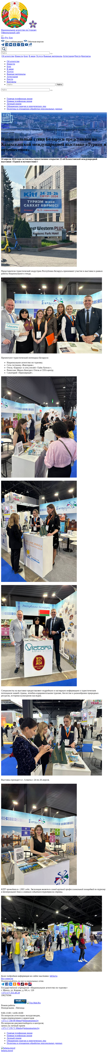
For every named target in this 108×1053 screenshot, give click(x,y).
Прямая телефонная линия (19, 101)
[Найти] (51, 53)
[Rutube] (30, 45)
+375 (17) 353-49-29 (10, 993)
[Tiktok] (23, 45)
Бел (2, 37)
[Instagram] (19, 45)
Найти (59, 84)
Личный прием (14, 104)
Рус (6, 37)
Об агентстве (13, 61)
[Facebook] (7, 45)
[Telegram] (3, 45)
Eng (11, 37)
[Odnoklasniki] (15, 45)
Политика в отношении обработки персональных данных (34, 109)
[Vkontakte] (11, 45)
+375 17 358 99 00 (9, 1020)
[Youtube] (27, 45)
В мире (10, 69)
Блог (9, 66)
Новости (11, 64)
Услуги (10, 71)
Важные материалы (16, 74)
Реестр (10, 79)
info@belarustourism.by (29, 1028)
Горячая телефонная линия (19, 98)
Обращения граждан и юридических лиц (26, 106)
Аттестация (12, 76)
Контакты (11, 81)
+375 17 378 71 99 (9, 1028)
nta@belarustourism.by (28, 1020)
